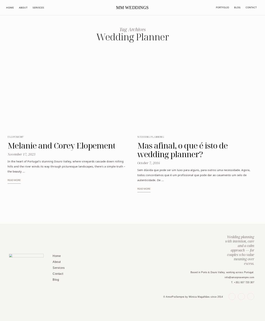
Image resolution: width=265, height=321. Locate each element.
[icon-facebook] (232, 296)
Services (38, 7)
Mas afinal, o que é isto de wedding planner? (182, 150)
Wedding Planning (150, 136)
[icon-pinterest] (241, 296)
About (23, 7)
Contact (251, 7)
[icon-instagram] (250, 296)
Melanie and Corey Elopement (61, 145)
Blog (237, 7)
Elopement (15, 136)
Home (10, 7)
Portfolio (222, 7)
